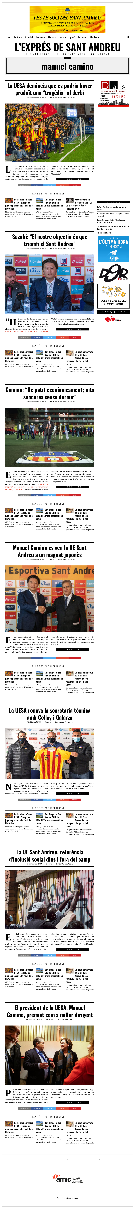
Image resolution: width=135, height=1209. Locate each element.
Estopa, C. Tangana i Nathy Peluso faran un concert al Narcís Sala (111, 221)
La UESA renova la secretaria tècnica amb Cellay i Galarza (50, 713)
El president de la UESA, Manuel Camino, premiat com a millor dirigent (50, 1011)
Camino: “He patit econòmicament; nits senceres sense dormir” (49, 393)
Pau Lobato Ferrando (64, 722)
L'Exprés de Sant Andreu (64, 1019)
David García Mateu (66, 97)
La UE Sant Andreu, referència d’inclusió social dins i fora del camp (49, 855)
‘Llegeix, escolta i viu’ (104, 233)
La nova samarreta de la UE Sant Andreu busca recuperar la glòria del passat (79, 358)
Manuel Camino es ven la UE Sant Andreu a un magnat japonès (50, 551)
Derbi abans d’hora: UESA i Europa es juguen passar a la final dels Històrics (19, 204)
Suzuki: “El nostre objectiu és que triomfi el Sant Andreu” (49, 240)
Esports (51, 97)
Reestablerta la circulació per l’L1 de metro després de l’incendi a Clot (79, 204)
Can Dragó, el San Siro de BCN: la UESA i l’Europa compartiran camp (49, 204)
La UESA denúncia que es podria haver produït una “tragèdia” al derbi (49, 89)
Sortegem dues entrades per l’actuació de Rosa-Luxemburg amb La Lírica (113, 227)
